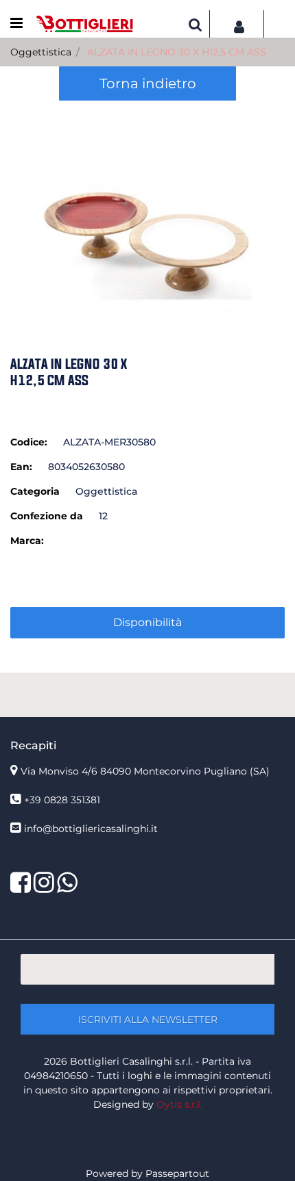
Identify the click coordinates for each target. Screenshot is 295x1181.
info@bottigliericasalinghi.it (91, 828)
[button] (147, 209)
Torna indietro (147, 83)
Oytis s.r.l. (179, 1104)
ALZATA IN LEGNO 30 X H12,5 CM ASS (176, 52)
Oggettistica (40, 52)
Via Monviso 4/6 (145, 771)
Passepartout (177, 1173)
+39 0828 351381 (62, 800)
